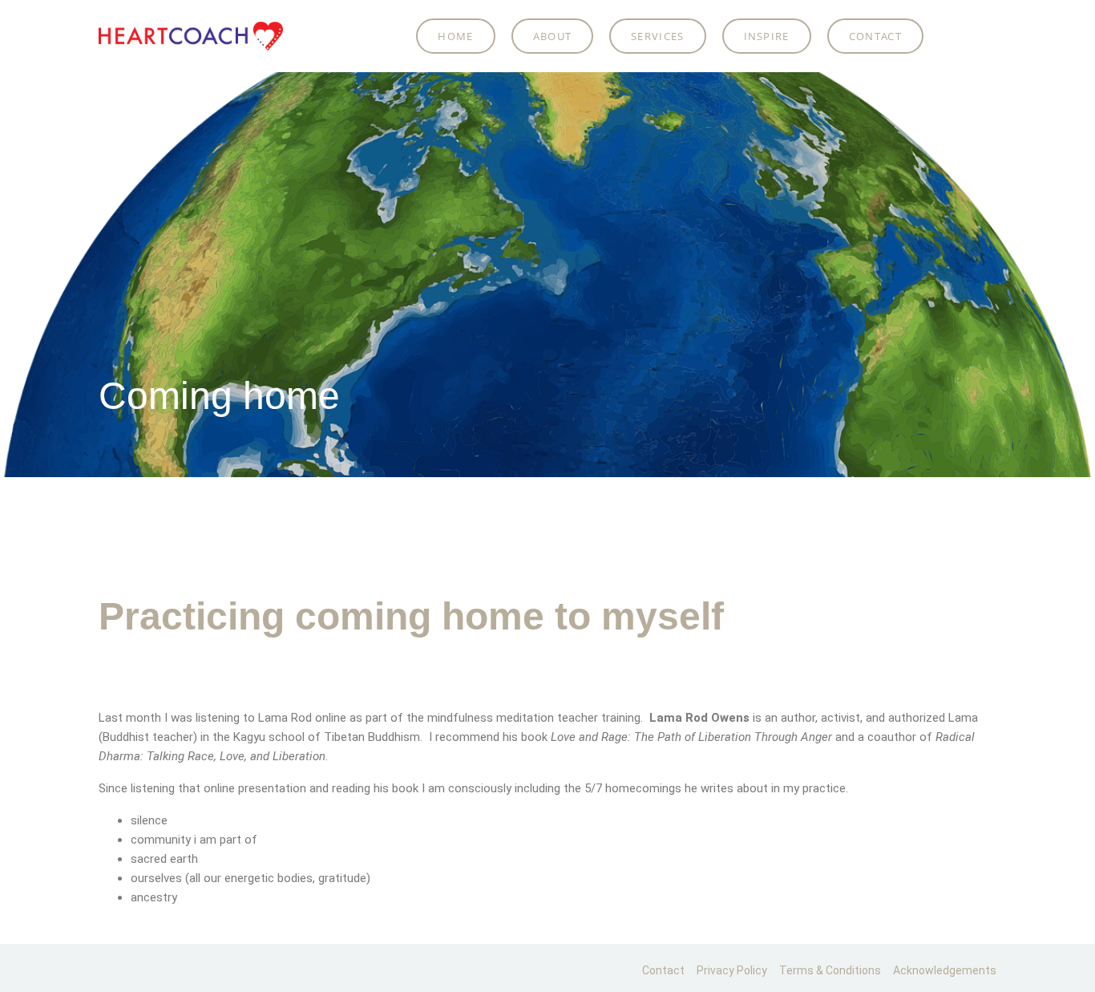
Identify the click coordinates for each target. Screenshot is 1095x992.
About (552, 36)
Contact (875, 36)
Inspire (767, 36)
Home (455, 36)
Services (657, 36)
